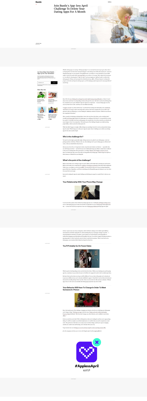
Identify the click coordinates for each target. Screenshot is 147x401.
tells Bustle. (107, 107)
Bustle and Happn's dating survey (102, 202)
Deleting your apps (77, 312)
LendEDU (82, 167)
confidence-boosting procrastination (90, 165)
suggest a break (67, 107)
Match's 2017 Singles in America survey (99, 150)
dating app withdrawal (93, 206)
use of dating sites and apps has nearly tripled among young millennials (86, 99)
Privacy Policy (41, 85)
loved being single (71, 118)
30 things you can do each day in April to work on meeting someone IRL (90, 327)
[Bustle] (39, 2)
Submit (54, 82)
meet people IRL (81, 75)
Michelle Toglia (38, 43)
